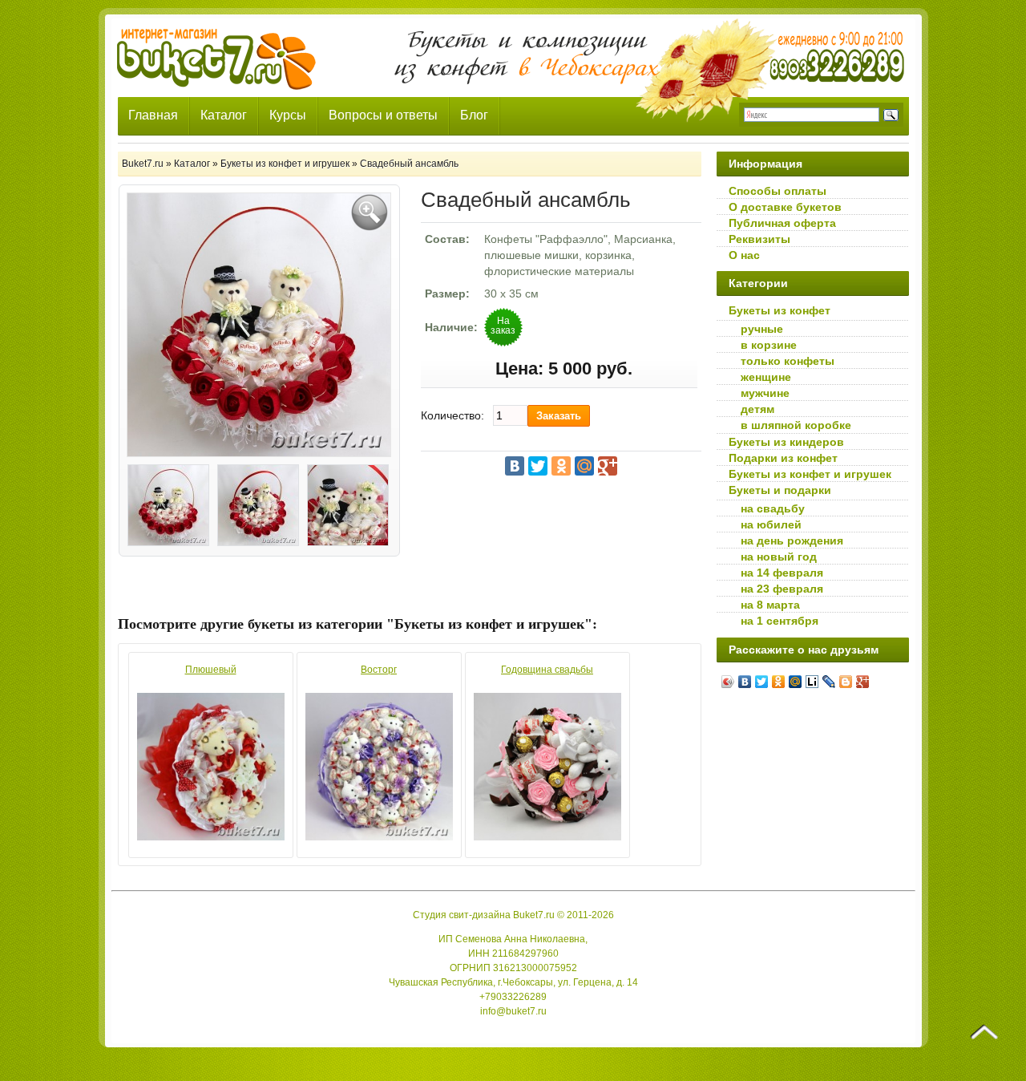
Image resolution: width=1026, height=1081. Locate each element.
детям (757, 409)
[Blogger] (846, 681)
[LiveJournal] (829, 681)
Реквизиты (759, 239)
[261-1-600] (168, 507)
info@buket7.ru (513, 1011)
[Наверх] (984, 1032)
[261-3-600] (348, 507)
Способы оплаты (777, 191)
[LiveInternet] (812, 681)
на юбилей (771, 524)
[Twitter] (537, 466)
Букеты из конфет (779, 310)
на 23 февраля (782, 589)
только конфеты (787, 361)
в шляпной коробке (796, 425)
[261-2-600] (258, 507)
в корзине (769, 345)
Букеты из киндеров (786, 442)
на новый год (779, 557)
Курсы (287, 115)
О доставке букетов (785, 207)
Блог (474, 115)
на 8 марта (770, 605)
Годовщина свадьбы (547, 669)
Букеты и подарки (780, 490)
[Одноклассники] (561, 466)
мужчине (765, 393)
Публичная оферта (782, 223)
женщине (766, 377)
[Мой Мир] (584, 466)
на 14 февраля (782, 573)
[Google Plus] (607, 466)
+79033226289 (513, 996)
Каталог (223, 115)
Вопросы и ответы (383, 115)
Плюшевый (210, 669)
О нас (744, 255)
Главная (153, 115)
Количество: (452, 415)
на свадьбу (773, 508)
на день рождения (792, 540)
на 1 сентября (779, 621)
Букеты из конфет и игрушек (810, 474)
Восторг (379, 669)
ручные (762, 329)
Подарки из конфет (783, 458)
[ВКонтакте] (514, 466)
